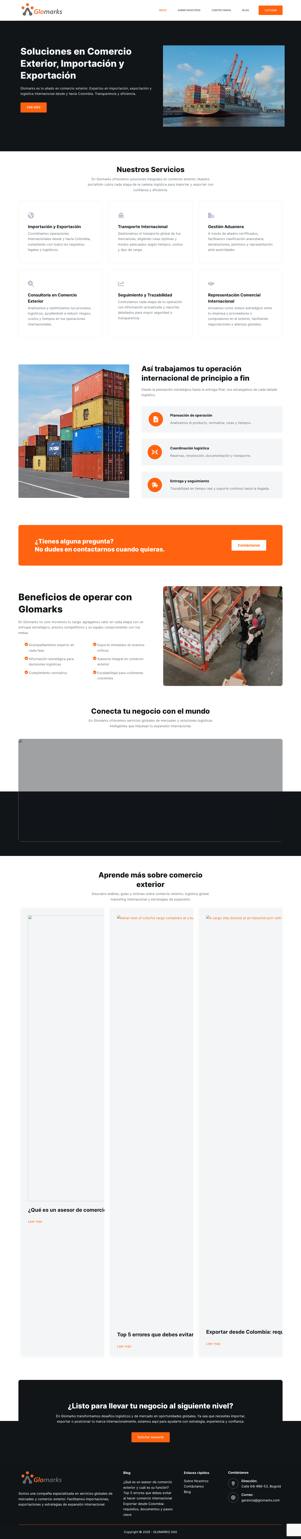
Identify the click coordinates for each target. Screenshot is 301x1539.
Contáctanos (221, 10)
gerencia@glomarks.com (260, 1500)
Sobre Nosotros (189, 10)
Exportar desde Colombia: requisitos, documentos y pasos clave (148, 1509)
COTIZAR (270, 10)
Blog (245, 10)
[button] (150, 790)
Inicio (162, 10)
